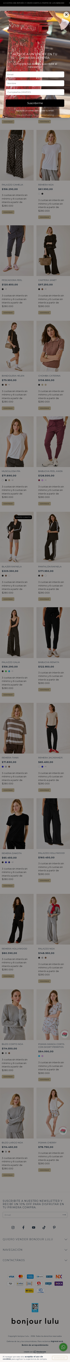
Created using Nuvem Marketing (35, 115)
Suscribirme (35, 103)
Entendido (59, 1358)
